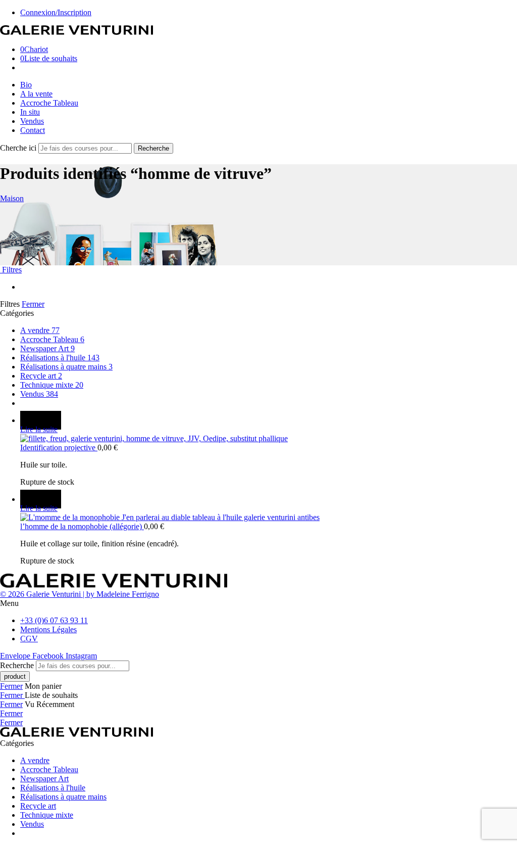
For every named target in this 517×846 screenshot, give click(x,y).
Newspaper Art (47, 348)
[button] (258, 603)
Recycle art (41, 375)
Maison (12, 198)
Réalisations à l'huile (59, 357)
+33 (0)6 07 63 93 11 (54, 620)
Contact (32, 130)
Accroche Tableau (49, 103)
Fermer (33, 304)
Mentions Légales (48, 629)
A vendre (40, 330)
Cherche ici (19, 148)
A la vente (36, 93)
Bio (26, 84)
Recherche (153, 148)
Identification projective (58, 447)
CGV (29, 638)
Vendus (32, 121)
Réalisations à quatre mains (66, 366)
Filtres (11, 269)
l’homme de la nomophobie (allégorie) (82, 526)
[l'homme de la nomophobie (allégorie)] (268, 517)
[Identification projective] (268, 438)
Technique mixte (51, 385)
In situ (30, 112)
